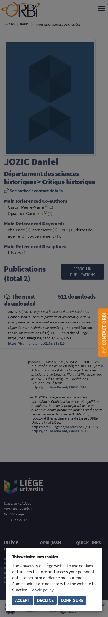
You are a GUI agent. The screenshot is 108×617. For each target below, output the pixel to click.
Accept (22, 600)
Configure (72, 600)
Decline (45, 600)
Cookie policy (41, 590)
